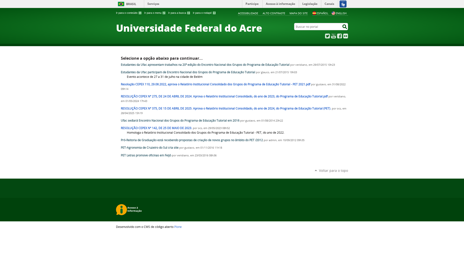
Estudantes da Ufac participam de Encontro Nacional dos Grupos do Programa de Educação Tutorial (188, 72)
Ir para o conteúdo (128, 12)
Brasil (131, 4)
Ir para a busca (178, 12)
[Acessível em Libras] (343, 4)
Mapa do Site (299, 13)
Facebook (339, 36)
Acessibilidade (248, 13)
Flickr (345, 36)
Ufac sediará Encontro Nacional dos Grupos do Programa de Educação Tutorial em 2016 (180, 120)
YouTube (333, 36)
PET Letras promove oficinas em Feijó (146, 155)
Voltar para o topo (333, 170)
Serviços (153, 4)
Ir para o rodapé (204, 12)
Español (322, 13)
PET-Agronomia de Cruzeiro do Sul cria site (150, 147)
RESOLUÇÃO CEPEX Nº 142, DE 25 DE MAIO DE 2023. (156, 128)
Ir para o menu (154, 12)
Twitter (327, 36)
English (341, 13)
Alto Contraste (274, 13)
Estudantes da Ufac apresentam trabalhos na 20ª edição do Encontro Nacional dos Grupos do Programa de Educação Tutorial (205, 65)
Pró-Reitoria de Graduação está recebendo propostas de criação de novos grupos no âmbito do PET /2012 (192, 140)
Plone (178, 227)
